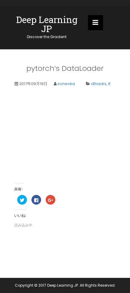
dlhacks (98, 84)
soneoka (66, 84)
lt (109, 84)
